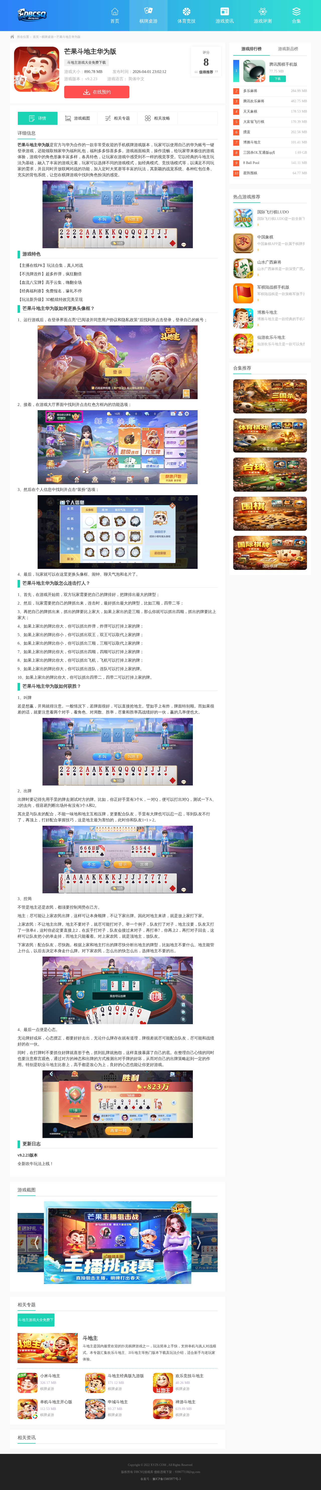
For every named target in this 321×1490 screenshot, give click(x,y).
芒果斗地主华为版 (68, 37)
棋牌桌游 (148, 21)
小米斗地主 (50, 1376)
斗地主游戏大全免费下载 (86, 62)
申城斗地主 (118, 1402)
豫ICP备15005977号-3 (166, 1479)
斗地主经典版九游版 (126, 1376)
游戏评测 (263, 21)
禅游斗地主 (186, 1402)
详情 (42, 118)
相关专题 (122, 118)
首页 (114, 21)
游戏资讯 (225, 21)
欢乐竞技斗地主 (190, 1376)
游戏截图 (82, 118)
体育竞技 (187, 21)
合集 (296, 21)
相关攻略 (162, 118)
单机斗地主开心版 (56, 1402)
